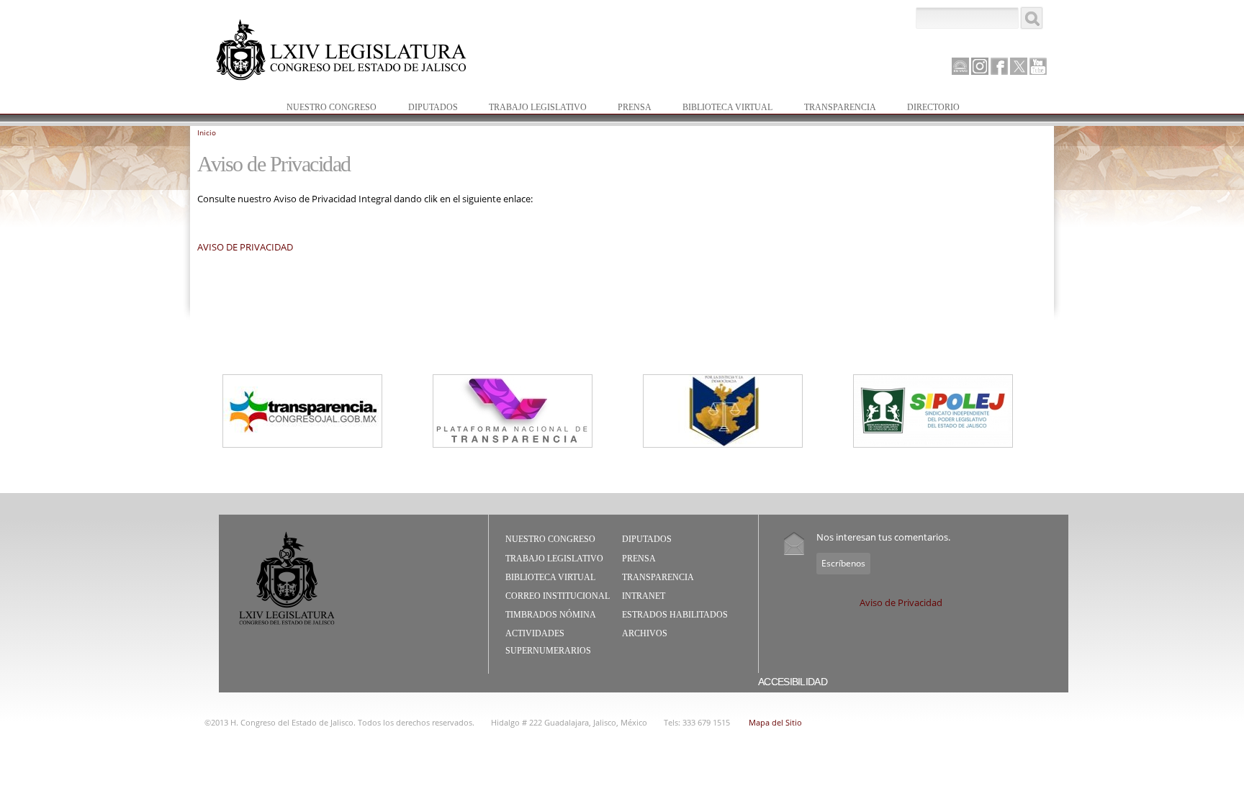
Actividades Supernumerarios (548, 642)
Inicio (206, 132)
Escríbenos (843, 563)
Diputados (426, 108)
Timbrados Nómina (550, 615)
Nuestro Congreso (324, 108)
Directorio (933, 107)
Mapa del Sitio (775, 722)
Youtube (1038, 66)
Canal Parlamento (960, 67)
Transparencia (840, 107)
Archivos (644, 633)
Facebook (999, 66)
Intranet (643, 596)
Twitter (1018, 66)
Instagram (979, 66)
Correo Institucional (557, 596)
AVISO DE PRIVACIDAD (245, 246)
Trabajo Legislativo (530, 108)
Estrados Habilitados (675, 615)
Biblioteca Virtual (720, 108)
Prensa (627, 108)
